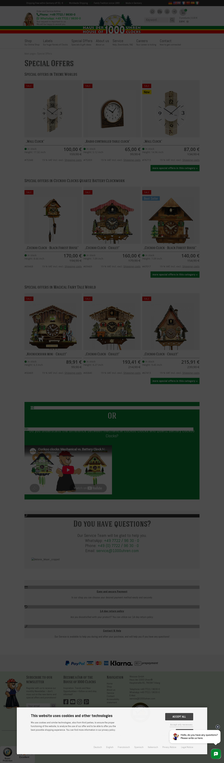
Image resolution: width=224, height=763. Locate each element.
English (109, 747)
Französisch (124, 747)
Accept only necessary (181, 724)
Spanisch (139, 747)
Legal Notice (187, 747)
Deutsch (98, 747)
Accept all (179, 716)
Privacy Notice (169, 747)
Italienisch (153, 747)
